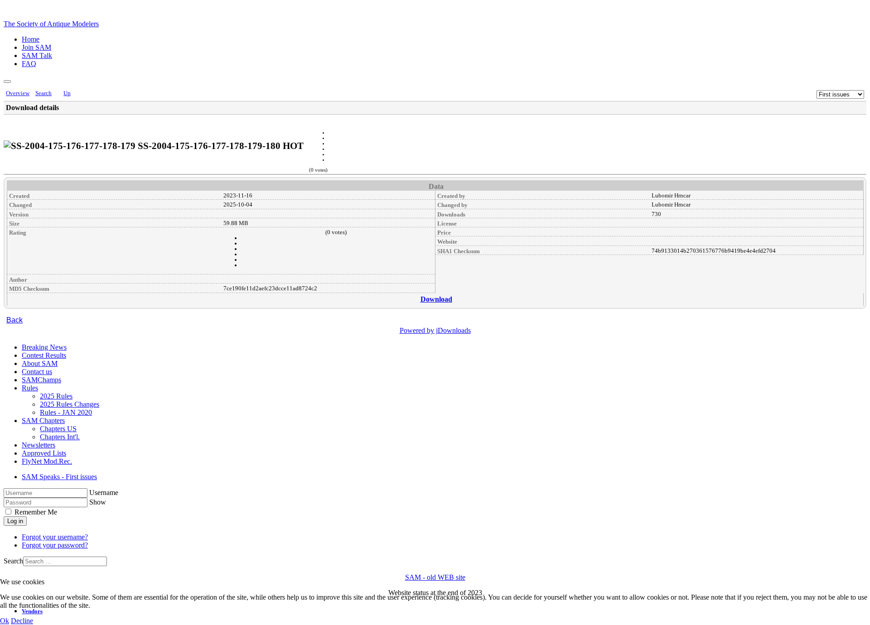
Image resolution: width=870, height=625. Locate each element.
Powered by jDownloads (435, 330)
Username (103, 492)
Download (436, 299)
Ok (4, 621)
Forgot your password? (55, 545)
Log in (15, 521)
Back (14, 320)
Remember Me (35, 512)
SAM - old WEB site (435, 577)
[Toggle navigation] (7, 81)
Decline (22, 621)
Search (13, 561)
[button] (30, 388)
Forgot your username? (55, 537)
